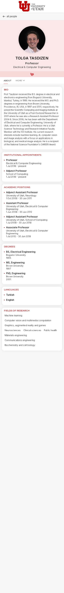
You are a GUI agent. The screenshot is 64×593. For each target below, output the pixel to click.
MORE (19, 80)
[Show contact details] (32, 74)
